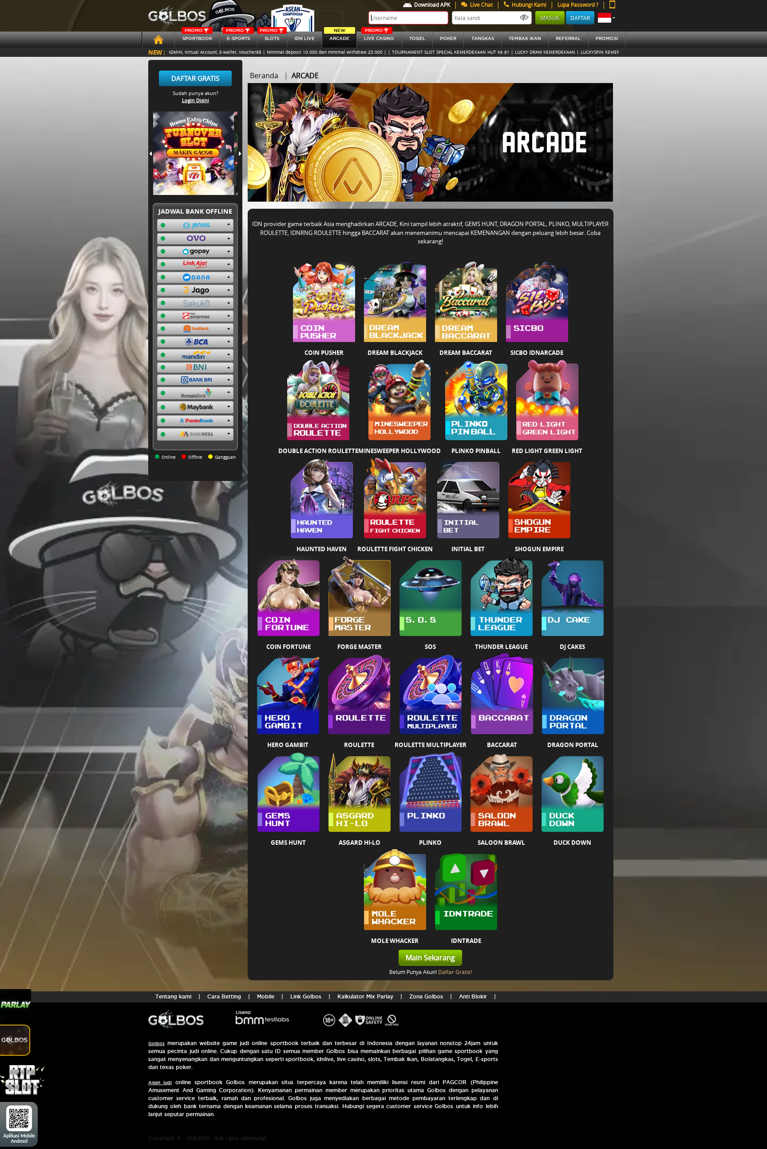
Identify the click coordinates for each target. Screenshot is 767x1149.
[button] (606, 17)
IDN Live (304, 38)
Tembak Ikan (525, 38)
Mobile (265, 996)
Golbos (156, 1043)
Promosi (607, 38)
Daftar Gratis (195, 78)
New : (156, 52)
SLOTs (269, 36)
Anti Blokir (473, 996)
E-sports (238, 36)
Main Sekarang (430, 957)
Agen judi (160, 1082)
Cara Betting (224, 996)
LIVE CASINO (379, 36)
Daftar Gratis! (455, 971)
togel (417, 38)
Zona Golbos (426, 996)
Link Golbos (305, 996)
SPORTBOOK (197, 36)
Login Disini (195, 100)
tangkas (482, 38)
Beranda (264, 75)
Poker (448, 38)
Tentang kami (173, 996)
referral (568, 38)
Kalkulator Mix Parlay (365, 996)
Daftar (580, 17)
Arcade (339, 36)
